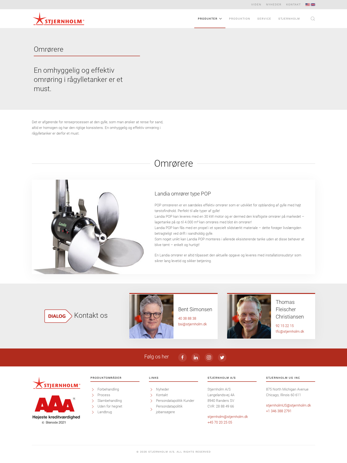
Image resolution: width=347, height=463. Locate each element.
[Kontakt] (151, 395)
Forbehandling (108, 389)
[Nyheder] (151, 389)
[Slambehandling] (92, 401)
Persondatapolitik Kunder (175, 401)
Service (264, 18)
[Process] (92, 395)
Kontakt (293, 4)
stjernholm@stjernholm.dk (227, 417)
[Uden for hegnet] (92, 406)
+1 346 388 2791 (279, 411)
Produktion (239, 18)
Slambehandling (109, 401)
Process (103, 395)
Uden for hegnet (109, 406)
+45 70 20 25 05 (219, 422)
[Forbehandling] (92, 389)
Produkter (207, 18)
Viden (256, 4)
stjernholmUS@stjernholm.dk (288, 405)
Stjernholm (289, 18)
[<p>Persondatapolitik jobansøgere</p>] (151, 409)
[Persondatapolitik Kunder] (151, 401)
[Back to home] (58, 18)
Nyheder (273, 4)
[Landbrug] (92, 412)
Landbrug (104, 412)
